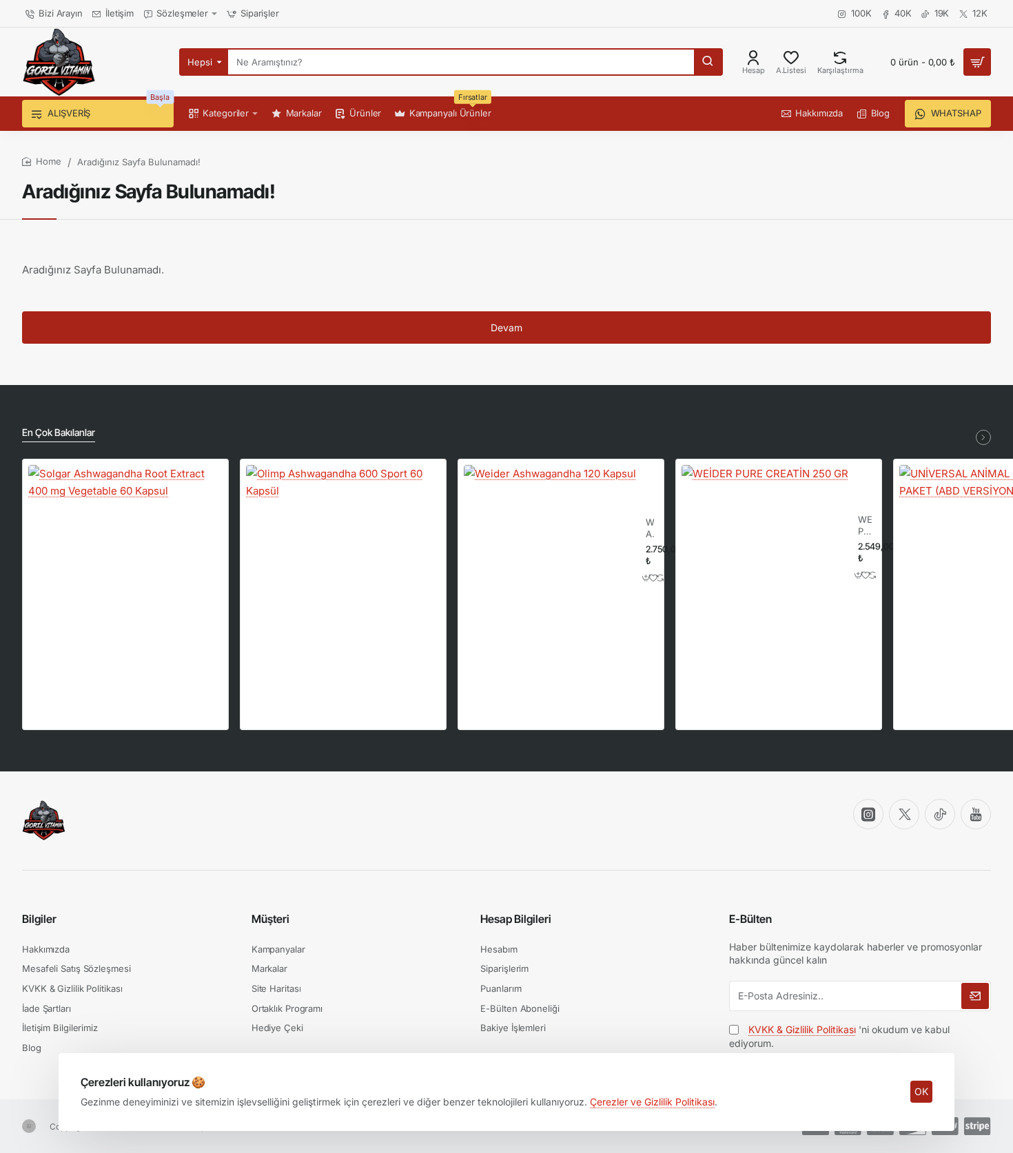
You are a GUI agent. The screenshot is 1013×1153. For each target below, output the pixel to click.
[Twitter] (904, 814)
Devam (506, 327)
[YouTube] (976, 814)
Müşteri (270, 919)
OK (921, 1091)
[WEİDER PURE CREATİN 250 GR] (765, 548)
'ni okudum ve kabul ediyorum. (839, 1036)
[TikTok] (940, 814)
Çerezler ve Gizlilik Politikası (652, 1102)
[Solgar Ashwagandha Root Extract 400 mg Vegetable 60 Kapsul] (125, 562)
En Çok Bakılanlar (58, 432)
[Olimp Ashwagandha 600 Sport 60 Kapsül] (343, 562)
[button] (646, 577)
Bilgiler (39, 919)
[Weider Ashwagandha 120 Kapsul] (550, 551)
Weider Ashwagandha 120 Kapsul (650, 529)
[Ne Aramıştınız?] (708, 62)
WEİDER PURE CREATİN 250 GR (865, 526)
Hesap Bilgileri (515, 919)
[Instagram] (868, 814)
